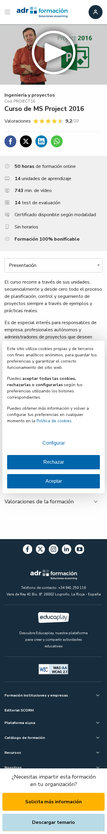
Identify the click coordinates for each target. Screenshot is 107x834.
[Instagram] (53, 550)
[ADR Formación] (42, 12)
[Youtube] (79, 550)
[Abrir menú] (8, 12)
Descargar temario (53, 822)
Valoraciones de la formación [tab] (39, 501)
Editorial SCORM (19, 710)
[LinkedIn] (66, 550)
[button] (53, 54)
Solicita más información (53, 802)
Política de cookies (54, 421)
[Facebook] (27, 550)
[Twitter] (40, 550)
